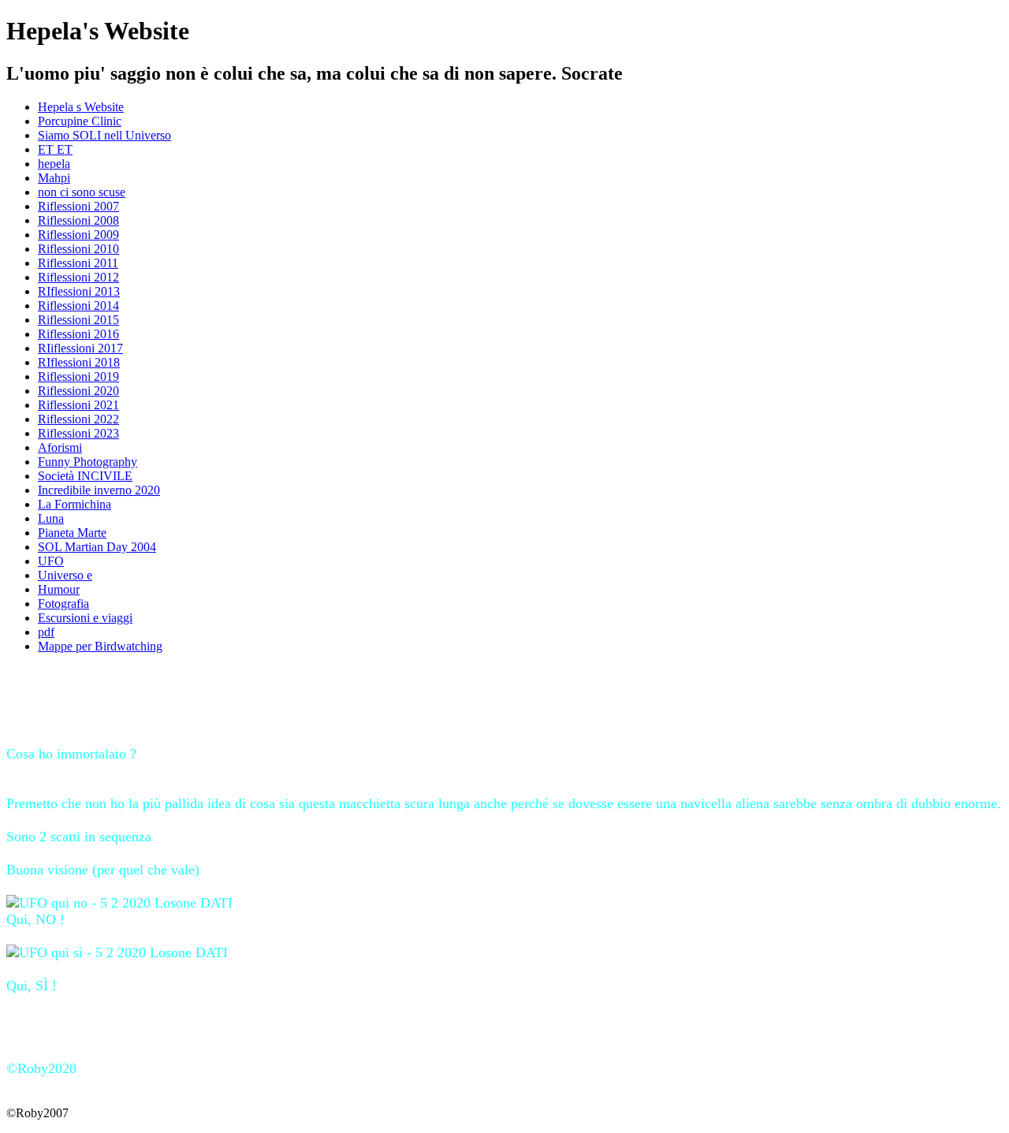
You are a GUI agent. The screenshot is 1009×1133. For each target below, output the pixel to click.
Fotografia (63, 603)
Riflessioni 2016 (78, 334)
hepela (54, 163)
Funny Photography (87, 461)
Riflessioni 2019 (78, 376)
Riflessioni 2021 (78, 405)
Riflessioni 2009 (78, 234)
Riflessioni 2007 (78, 206)
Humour (59, 589)
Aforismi (60, 447)
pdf (46, 632)
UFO (51, 561)
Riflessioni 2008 (78, 220)
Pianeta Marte (72, 532)
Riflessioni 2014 (78, 305)
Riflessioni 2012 (78, 277)
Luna (51, 518)
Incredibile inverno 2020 (99, 490)
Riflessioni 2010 (78, 248)
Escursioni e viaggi (85, 617)
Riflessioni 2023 (78, 433)
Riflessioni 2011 (78, 263)
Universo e (65, 575)
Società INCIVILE (85, 476)
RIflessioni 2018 (79, 362)
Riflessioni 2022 (78, 419)
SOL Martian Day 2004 (97, 546)
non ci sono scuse (81, 192)
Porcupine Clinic (79, 121)
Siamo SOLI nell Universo (104, 135)
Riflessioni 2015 (78, 319)
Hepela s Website (81, 107)
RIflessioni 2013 (79, 291)
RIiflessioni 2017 (80, 348)
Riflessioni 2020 (78, 390)
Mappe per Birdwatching (100, 646)
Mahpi (54, 177)
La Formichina (74, 504)
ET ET (55, 149)
